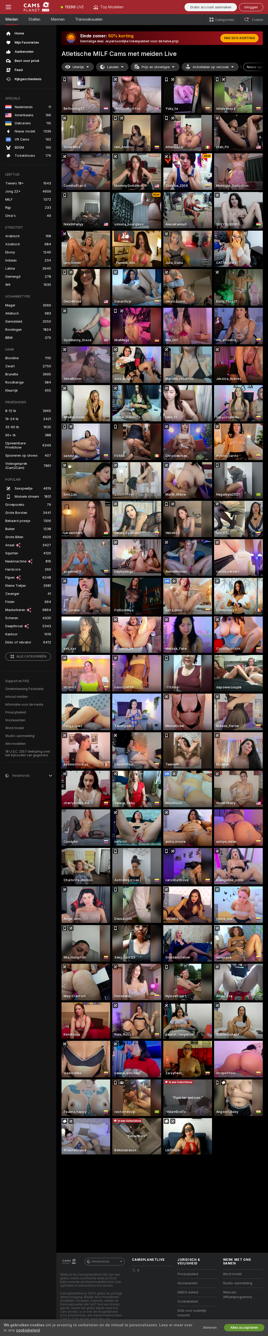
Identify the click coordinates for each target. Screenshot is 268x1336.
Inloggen (251, 7)
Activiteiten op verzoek (211, 67)
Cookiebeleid (187, 1301)
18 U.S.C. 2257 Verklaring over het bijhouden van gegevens (27, 753)
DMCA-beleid (187, 1292)
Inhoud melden (16, 697)
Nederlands (100, 1261)
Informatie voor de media (24, 704)
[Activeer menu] (8, 7)
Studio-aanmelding (20, 736)
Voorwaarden (15, 720)
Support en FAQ (17, 681)
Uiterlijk (78, 67)
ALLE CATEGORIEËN (31, 656)
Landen (113, 67)
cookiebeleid (28, 1330)
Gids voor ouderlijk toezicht (191, 1313)
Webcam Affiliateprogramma (237, 1295)
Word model (14, 728)
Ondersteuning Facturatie (24, 689)
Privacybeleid (15, 712)
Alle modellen (15, 744)
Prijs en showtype (156, 67)
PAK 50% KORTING (239, 38)
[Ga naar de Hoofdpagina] (36, 7)
